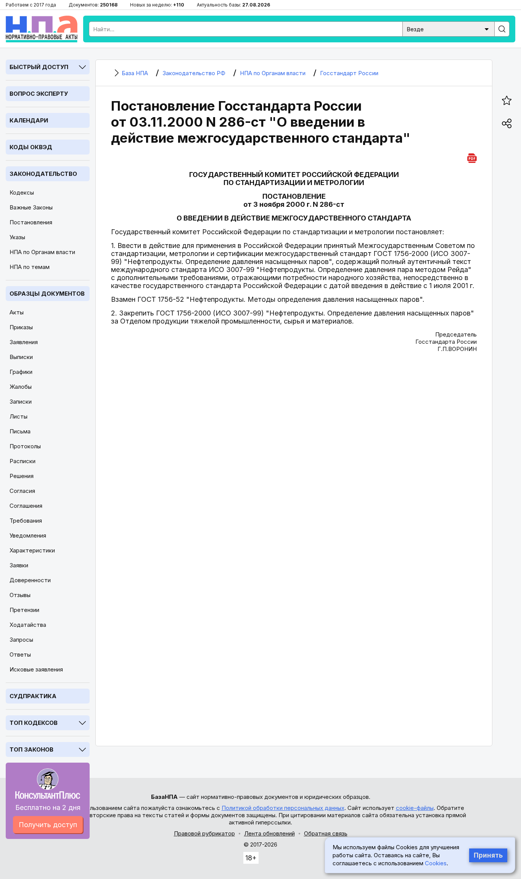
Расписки (22, 461)
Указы (17, 237)
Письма (20, 431)
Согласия (22, 490)
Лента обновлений (269, 833)
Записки (21, 401)
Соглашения (26, 505)
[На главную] (41, 29)
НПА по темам (30, 266)
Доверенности (30, 580)
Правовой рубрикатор (204, 833)
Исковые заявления (36, 669)
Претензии (24, 609)
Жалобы (21, 386)
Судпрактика (33, 696)
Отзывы (20, 595)
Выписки (21, 357)
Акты (17, 312)
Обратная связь (325, 833)
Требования (26, 520)
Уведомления (28, 535)
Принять (488, 855)
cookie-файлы (415, 807)
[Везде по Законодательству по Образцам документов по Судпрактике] (448, 28)
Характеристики (32, 550)
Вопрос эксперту (39, 93)
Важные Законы (31, 207)
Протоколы (25, 446)
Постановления (31, 222)
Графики (21, 371)
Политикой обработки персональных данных (283, 807)
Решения (22, 476)
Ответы (20, 654)
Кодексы (22, 192)
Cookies (436, 863)
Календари (29, 120)
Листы (18, 416)
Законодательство (43, 173)
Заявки (19, 565)
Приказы (21, 327)
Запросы (21, 639)
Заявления (24, 342)
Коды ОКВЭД (31, 147)
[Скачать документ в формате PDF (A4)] (472, 157)
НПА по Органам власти (42, 252)
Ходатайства (28, 624)
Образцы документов (47, 293)
